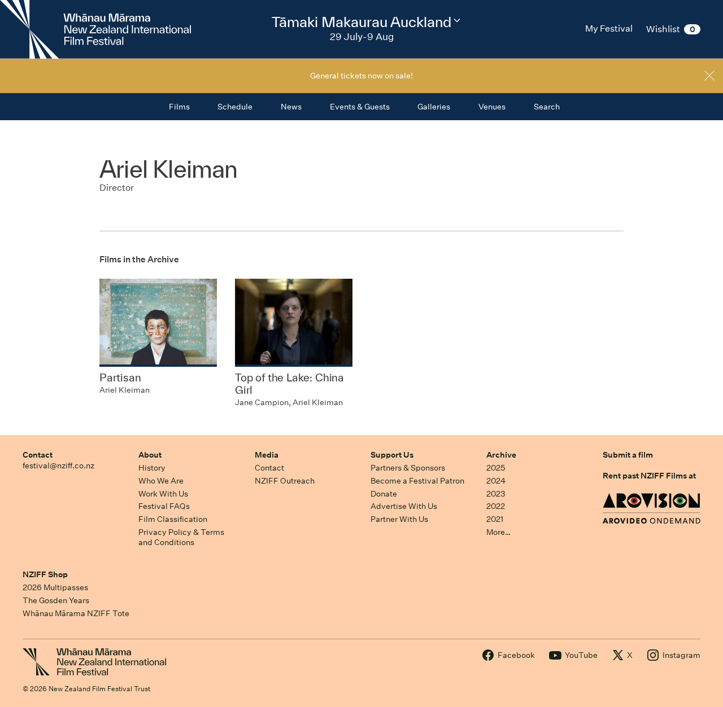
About (150, 455)
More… (498, 532)
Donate (384, 494)
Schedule (234, 107)
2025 (495, 468)
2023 (496, 494)
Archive (501, 455)
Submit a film (628, 455)
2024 (496, 481)
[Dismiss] (709, 76)
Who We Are (161, 481)
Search (547, 107)
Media (266, 455)
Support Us (392, 455)
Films (179, 107)
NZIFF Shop (45, 574)
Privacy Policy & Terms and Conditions (181, 537)
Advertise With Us (404, 506)
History (151, 468)
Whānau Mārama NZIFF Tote (76, 613)
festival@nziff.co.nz (58, 465)
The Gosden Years (56, 600)
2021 (494, 519)
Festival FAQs (164, 506)
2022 (495, 506)
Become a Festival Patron (417, 481)
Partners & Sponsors (408, 468)
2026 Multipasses (55, 587)
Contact (38, 455)
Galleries (433, 107)
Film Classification (172, 519)
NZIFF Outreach (285, 481)
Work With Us (163, 494)
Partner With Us (399, 519)
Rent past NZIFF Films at (649, 476)
